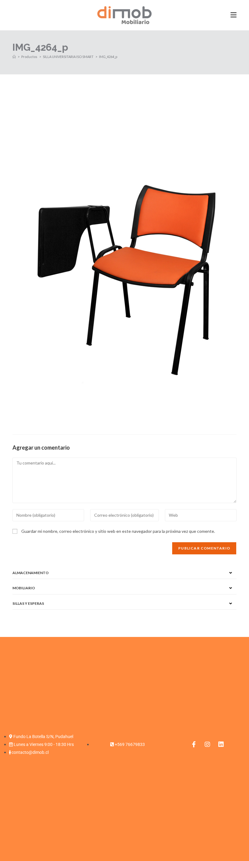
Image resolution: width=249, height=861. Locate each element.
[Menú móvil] (233, 15)
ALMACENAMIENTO (30, 572)
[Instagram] (207, 744)
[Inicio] (14, 57)
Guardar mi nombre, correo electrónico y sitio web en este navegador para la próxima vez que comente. (118, 531)
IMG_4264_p (108, 57)
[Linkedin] (221, 744)
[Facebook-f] (194, 744)
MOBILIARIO (23, 588)
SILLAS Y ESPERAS (28, 603)
